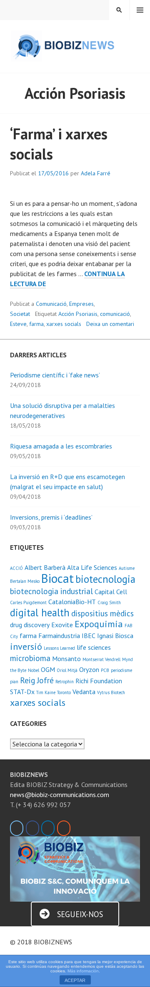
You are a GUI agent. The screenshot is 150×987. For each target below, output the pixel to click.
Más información (83, 971)
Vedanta (83, 691)
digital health (40, 612)
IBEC (88, 635)
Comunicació (51, 304)
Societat (20, 314)
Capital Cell (111, 591)
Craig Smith (109, 602)
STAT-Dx (22, 691)
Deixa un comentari (110, 324)
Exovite (62, 624)
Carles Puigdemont (28, 602)
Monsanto (66, 658)
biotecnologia (105, 579)
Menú (140, 10)
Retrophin (64, 681)
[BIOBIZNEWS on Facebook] (32, 828)
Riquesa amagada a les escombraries (61, 446)
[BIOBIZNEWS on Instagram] (63, 828)
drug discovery (30, 624)
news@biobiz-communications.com (59, 794)
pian (14, 681)
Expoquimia (99, 624)
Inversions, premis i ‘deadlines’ (51, 517)
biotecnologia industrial (51, 591)
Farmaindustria (59, 635)
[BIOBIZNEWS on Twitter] (16, 828)
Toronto (64, 692)
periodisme (121, 670)
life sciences (94, 647)
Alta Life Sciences (92, 567)
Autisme (127, 568)
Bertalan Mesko (25, 581)
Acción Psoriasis (78, 314)
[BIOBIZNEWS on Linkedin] (48, 828)
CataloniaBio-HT (72, 601)
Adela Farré (95, 173)
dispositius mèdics (102, 613)
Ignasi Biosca (115, 635)
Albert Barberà (45, 567)
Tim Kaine (45, 692)
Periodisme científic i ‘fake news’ (55, 375)
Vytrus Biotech (111, 692)
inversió (26, 646)
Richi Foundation (98, 681)
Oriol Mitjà (67, 670)
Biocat (57, 578)
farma (36, 324)
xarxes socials (63, 324)
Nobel (33, 670)
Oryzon (89, 669)
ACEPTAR (75, 980)
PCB (105, 670)
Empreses (81, 304)
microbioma (30, 658)
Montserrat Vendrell (101, 659)
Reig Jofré (37, 680)
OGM (48, 669)
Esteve (18, 324)
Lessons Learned (59, 648)
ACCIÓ (16, 568)
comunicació (115, 314)
